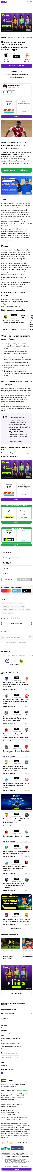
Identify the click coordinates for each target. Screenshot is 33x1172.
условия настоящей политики (12, 1163)
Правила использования (8, 1041)
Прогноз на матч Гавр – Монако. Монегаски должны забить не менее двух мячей (15, 684)
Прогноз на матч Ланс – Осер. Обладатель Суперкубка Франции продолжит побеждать (15, 768)
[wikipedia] (21, 1143)
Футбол (21, 609)
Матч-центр (5, 651)
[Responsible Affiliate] (17, 1154)
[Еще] (31, 2)
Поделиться (15, 623)
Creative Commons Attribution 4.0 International (14, 1125)
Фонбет (4, 603)
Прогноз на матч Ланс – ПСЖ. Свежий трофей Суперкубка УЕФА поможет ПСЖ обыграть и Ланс (16, 820)
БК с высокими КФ (8, 1013)
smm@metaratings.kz (13, 1112)
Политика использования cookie (10, 1043)
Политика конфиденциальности (10, 1038)
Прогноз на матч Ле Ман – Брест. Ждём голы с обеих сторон (16, 752)
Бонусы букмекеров (8, 1009)
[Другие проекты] (6, 2)
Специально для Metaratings (9, 1033)
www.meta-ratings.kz (22, 1090)
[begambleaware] (17, 1148)
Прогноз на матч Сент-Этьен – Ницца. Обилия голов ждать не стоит (16, 852)
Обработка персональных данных (11, 1046)
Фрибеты (4, 1018)
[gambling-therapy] (5, 1154)
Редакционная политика (8, 1048)
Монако (27, 59)
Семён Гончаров (14, 85)
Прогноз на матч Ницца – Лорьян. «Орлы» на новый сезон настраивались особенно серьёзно (15, 735)
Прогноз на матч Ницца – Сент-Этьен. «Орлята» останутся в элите (16, 837)
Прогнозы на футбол (9, 609)
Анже (6, 59)
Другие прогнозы (9, 672)
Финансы (4, 1065)
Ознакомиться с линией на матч (16, 170)
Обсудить (8, 579)
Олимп (20, 603)
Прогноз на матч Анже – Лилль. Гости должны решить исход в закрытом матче (16, 701)
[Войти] (27, 2)
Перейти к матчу (16, 66)
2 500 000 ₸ (24, 111)
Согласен (16, 1169)
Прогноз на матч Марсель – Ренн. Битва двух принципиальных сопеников (14, 868)
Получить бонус (16, 993)
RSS (2, 1035)
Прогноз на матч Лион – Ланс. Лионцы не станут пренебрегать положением (16, 920)
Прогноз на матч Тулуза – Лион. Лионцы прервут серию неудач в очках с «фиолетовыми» (14, 718)
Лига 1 (28, 609)
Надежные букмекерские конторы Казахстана (13, 1004)
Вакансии (4, 1030)
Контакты (4, 1025)
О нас (3, 1027)
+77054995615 (11, 1115)
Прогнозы (5, 606)
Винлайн (12, 603)
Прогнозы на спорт (18, 606)
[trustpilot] (5, 1148)
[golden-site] (10, 1143)
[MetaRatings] (7, 1080)
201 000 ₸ (24, 517)
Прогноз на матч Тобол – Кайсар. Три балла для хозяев (13, 321)
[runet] (3, 1143)
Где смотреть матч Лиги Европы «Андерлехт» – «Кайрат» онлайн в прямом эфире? (10, 955)
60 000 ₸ (24, 540)
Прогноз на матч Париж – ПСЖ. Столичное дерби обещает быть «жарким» (14, 885)
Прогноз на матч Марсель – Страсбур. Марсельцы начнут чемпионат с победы (16, 785)
